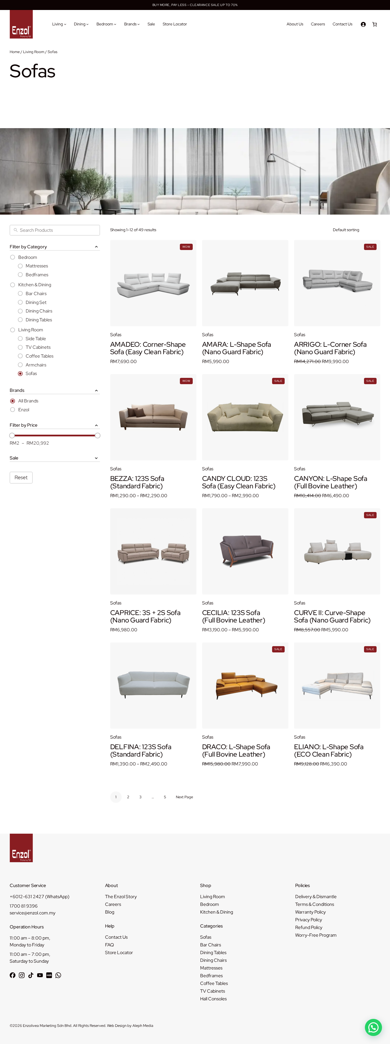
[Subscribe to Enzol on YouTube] (40, 975)
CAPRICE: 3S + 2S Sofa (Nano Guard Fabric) (145, 616)
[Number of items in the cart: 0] (374, 24)
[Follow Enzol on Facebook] (12, 975)
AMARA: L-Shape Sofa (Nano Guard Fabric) (237, 348)
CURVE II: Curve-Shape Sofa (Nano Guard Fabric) (332, 616)
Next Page (184, 797)
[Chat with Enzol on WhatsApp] (58, 975)
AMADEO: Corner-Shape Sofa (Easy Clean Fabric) (148, 348)
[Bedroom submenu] (115, 24)
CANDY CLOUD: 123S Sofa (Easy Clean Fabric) (239, 482)
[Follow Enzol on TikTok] (31, 975)
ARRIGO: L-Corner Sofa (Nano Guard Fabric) (330, 348)
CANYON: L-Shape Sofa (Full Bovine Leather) (330, 482)
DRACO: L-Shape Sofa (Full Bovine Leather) (236, 750)
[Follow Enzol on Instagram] (22, 975)
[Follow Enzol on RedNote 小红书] (49, 975)
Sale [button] (14, 458)
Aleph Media (142, 1025)
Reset (21, 477)
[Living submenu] (65, 24)
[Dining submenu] (87, 24)
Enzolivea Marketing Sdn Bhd (47, 1025)
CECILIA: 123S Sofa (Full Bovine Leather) (233, 616)
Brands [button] (17, 390)
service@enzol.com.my (32, 913)
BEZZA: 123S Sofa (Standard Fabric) (137, 482)
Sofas (115, 335)
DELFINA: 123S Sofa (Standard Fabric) (141, 750)
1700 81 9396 (24, 906)
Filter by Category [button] (28, 247)
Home (15, 51)
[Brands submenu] (138, 24)
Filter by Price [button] (23, 425)
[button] (373, 1027)
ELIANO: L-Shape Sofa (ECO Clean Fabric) (329, 750)
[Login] (363, 24)
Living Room (33, 51)
